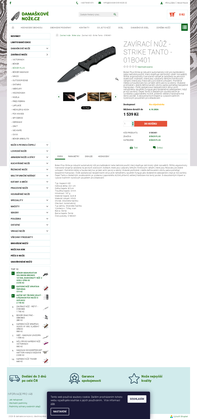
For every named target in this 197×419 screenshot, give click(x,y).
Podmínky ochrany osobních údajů (24, 406)
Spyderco (18, 118)
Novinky (15, 36)
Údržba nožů (163, 27)
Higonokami (19, 93)
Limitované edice (21, 42)
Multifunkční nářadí (23, 175)
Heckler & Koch (21, 109)
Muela (16, 97)
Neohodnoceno (145, 67)
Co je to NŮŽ (104, 27)
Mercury (17, 89)
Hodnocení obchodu (31, 27)
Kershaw (17, 122)
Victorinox (18, 59)
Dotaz (160, 147)
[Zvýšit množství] (132, 122)
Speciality (17, 200)
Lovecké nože (19, 151)
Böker (16, 64)
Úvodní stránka (13, 28)
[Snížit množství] (132, 125)
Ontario (17, 84)
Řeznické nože (19, 169)
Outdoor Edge (20, 80)
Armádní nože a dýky (23, 157)
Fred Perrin (19, 101)
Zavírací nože (19, 54)
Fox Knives (18, 114)
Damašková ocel (140, 27)
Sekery (15, 212)
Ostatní (15, 225)
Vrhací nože (18, 231)
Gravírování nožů (21, 262)
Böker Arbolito (21, 139)
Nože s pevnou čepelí (23, 145)
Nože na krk (18, 249)
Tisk (136, 147)
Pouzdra (16, 218)
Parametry (73, 156)
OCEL (120, 27)
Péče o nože (18, 255)
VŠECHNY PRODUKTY (22, 237)
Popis (60, 156)
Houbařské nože (20, 194)
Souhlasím (137, 398)
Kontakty (84, 27)
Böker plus (19, 68)
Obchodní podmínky (60, 27)
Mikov (16, 76)
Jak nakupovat (15, 400)
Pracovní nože (19, 188)
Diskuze (89, 156)
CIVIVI (15, 134)
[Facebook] (10, 3)
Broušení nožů (19, 243)
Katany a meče (19, 182)
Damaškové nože (20, 48)
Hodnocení (103, 156)
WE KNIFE (17, 130)
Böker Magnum (21, 72)
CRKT (15, 126)
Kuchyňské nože (20, 163)
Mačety (15, 206)
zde (53, 403)
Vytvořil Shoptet (180, 416)
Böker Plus (155, 136)
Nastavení (59, 411)
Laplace (17, 105)
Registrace (182, 3)
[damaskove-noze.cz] (30, 16)
